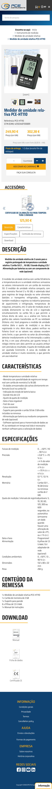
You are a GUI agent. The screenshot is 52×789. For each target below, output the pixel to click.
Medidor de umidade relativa (27, 36)
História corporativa (26, 756)
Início (34, 29)
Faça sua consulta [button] (26, 172)
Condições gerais (26, 707)
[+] (43, 161)
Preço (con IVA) (33, 135)
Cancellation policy (26, 721)
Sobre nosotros (26, 751)
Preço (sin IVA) (12, 135)
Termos (26, 716)
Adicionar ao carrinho (25, 166)
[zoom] (26, 94)
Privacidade (26, 711)
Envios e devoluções (26, 733)
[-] (37, 161)
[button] (4, 209)
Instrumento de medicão (27, 33)
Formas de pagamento (26, 739)
